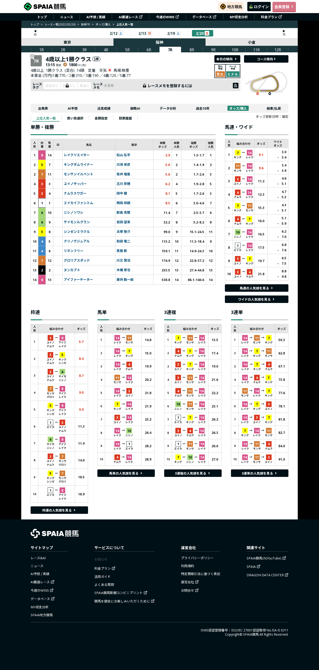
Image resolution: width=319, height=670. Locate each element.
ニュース (66, 16)
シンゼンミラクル (77, 232)
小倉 (251, 42)
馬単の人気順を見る (123, 473)
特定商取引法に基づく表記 (200, 573)
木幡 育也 (123, 270)
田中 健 (122, 193)
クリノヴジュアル (77, 241)
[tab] (46, 118)
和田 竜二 (123, 241)
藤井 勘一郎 (125, 279)
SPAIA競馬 (251, 634)
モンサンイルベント (78, 174)
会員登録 (281, 6)
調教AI (135, 108)
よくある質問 (104, 584)
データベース (202, 16)
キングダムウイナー (78, 164)
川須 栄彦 (123, 164)
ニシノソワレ (73, 212)
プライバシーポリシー (197, 557)
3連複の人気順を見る (190, 473)
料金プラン (269, 16)
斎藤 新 (122, 251)
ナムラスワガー (75, 193)
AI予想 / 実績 (95, 16)
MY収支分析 (239, 16)
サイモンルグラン (77, 222)
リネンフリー (73, 251)
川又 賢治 (123, 260)
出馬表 (43, 108)
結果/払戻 (274, 108)
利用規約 (187, 565)
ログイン (261, 6)
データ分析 (168, 108)
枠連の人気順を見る (57, 510)
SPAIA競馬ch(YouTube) (264, 558)
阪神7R (85, 24)
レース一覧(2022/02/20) (60, 24)
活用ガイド (102, 576)
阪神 (159, 42)
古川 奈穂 (123, 184)
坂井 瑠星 (123, 174)
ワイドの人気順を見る (254, 299)
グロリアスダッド (77, 260)
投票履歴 (125, 118)
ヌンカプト (72, 270)
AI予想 (73, 108)
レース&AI (38, 557)
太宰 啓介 (123, 232)
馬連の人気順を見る (254, 288)
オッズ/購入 (103, 24)
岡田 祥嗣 (123, 203)
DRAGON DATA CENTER (265, 575)
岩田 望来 (123, 222)
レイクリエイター (77, 155)
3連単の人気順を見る (257, 473)
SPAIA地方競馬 (42, 614)
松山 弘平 (123, 155)
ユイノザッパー (75, 184)
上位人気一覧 (46, 118)
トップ (42, 16)
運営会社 (187, 582)
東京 (67, 42)
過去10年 (202, 108)
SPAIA (251, 566)
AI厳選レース (128, 16)
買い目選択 (75, 118)
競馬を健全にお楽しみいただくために (122, 601)
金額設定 (101, 118)
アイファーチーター (78, 279)
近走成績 (103, 108)
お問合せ (187, 590)
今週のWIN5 (165, 16)
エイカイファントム (78, 203)
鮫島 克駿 (123, 212)
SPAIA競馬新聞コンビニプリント (118, 592)
